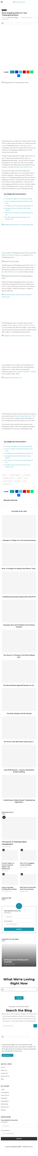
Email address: (8, 921)
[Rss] (27, 1151)
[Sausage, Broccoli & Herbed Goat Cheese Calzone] (19, 611)
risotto (19, 478)
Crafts (2, 1089)
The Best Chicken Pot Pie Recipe (19, 713)
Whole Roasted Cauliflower (21, 371)
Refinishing (4, 1104)
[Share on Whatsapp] (31, 72)
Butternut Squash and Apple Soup (12, 255)
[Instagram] (16, 1151)
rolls (26, 478)
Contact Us (4, 1073)
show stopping (7, 481)
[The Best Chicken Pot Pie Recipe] (19, 699)
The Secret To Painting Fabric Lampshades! (14, 843)
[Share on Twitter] (20, 72)
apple (4, 475)
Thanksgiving (7, 484)
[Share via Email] (18, 75)
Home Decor (5, 1095)
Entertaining (5, 1092)
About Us (4, 1070)
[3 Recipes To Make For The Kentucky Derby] (19, 526)
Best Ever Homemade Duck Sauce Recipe (28, 888)
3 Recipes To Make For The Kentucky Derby (18, 199)
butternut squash (14, 475)
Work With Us (5, 1076)
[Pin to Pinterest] (24, 72)
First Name (7, 913)
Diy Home (5, 1086)
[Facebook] (6, 1151)
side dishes (17, 481)
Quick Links (6, 1064)
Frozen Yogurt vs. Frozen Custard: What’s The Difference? (8, 865)
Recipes (3, 1110)
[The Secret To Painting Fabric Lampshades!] (19, 828)
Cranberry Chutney (13, 272)
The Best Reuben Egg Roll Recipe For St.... (19, 685)
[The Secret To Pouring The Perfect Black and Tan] (19, 641)
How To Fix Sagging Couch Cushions (27, 864)
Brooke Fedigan (13, 17)
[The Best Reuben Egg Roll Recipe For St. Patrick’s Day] (19, 671)
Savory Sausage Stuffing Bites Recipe (9, 888)
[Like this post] (12, 72)
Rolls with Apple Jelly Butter (23, 416)
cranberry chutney (8, 478)
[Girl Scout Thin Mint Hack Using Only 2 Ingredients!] (19, 727)
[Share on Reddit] (28, 72)
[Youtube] (21, 1151)
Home (3, 1067)
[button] (19, 992)
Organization (5, 1101)
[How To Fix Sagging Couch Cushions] (28, 855)
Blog (2, 1079)
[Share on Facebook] (16, 72)
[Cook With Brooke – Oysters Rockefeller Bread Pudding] (19, 756)
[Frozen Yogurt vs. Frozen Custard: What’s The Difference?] (10, 855)
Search (35, 1025)
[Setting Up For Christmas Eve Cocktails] (19, 955)
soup (25, 481)
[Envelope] (32, 1151)
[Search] (36, 2)
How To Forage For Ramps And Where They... (19, 568)
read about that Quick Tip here (22, 167)
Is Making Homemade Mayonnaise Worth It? (19, 206)
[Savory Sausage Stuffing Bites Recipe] (10, 879)
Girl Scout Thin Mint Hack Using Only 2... (19, 742)
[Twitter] (11, 1151)
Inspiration (4, 1098)
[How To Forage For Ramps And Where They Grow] (19, 554)
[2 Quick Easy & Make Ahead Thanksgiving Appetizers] (19, 786)
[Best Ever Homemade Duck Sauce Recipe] (28, 879)
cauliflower (26, 475)
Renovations (5, 1107)
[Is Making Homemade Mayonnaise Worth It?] (19, 582)
